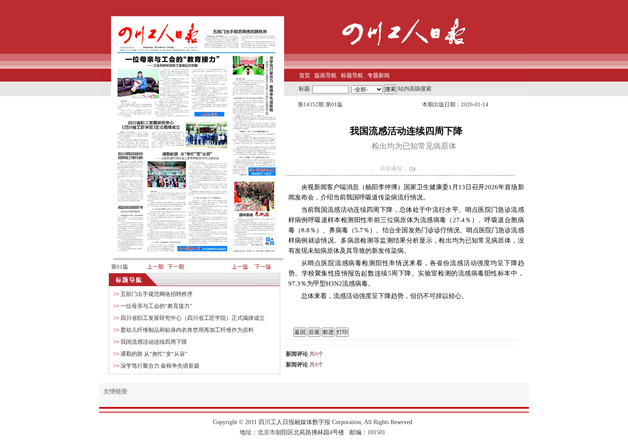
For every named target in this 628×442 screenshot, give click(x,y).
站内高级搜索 (414, 88)
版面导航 (325, 75)
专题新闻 (378, 75)
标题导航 (352, 75)
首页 (304, 75)
